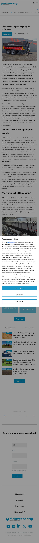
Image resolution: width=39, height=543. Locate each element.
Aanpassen (19, 294)
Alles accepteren (19, 288)
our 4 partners (11, 242)
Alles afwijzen (19, 301)
